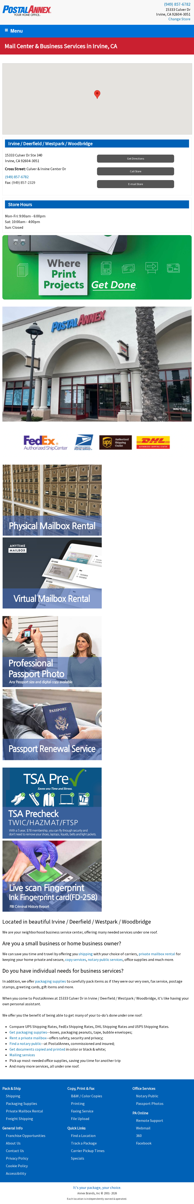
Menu (16, 30)
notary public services (105, 959)
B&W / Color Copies (86, 1096)
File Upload (80, 1118)
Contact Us (15, 1150)
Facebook (143, 1143)
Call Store (135, 171)
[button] (97, 94)
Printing (78, 1103)
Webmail (143, 1128)
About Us (13, 1143)
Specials (77, 1158)
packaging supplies (50, 981)
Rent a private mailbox (27, 1037)
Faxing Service (82, 1111)
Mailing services (22, 1054)
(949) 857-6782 (177, 4)
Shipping (13, 1096)
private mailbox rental (157, 953)
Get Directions (135, 158)
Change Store (179, 19)
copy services (75, 959)
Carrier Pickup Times (88, 1150)
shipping (86, 953)
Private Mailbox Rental (24, 1111)
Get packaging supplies (28, 1032)
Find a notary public (25, 1043)
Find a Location (83, 1135)
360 (139, 1135)
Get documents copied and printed (37, 1049)
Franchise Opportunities (25, 1135)
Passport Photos (149, 1103)
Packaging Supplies (21, 1103)
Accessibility (16, 1173)
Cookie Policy (17, 1165)
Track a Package (84, 1143)
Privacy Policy (17, 1158)
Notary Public (147, 1096)
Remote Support (149, 1120)
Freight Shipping (19, 1118)
